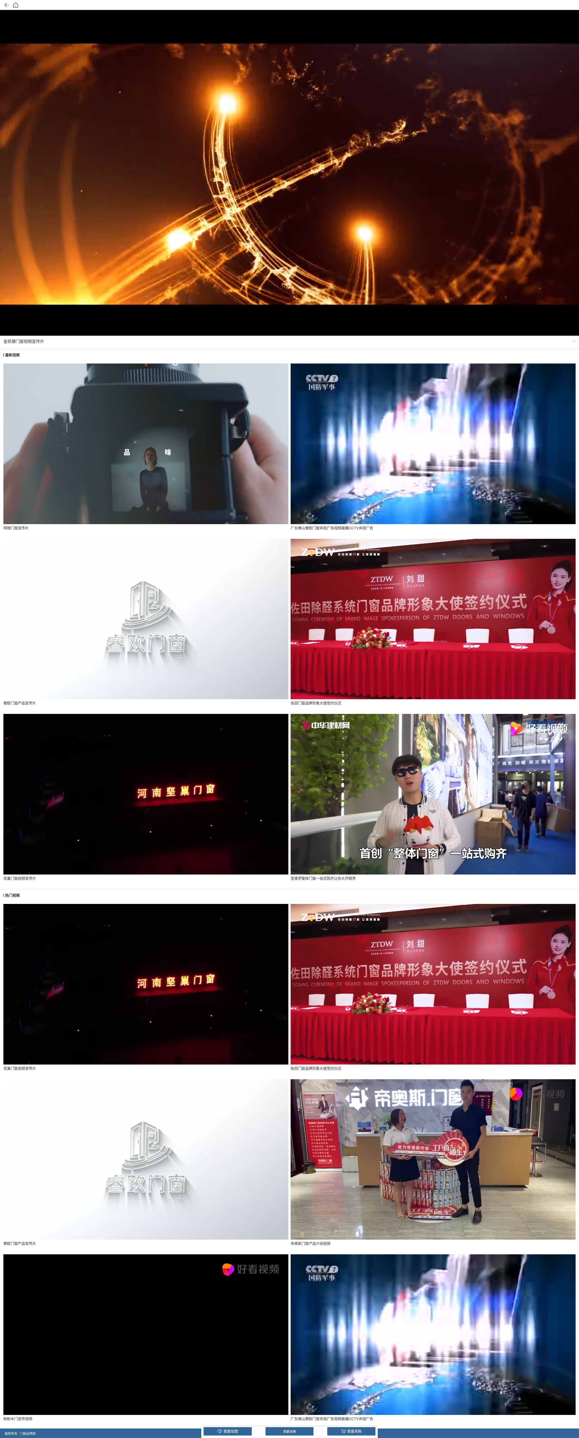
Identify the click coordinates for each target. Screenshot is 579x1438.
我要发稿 (289, 1431)
